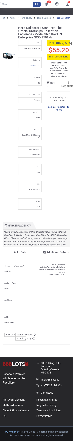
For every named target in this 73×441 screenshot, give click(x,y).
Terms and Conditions (48, 410)
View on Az (10, 334)
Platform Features (13, 405)
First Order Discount (14, 399)
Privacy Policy (44, 416)
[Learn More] (57, 4)
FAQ (5, 416)
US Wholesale (12, 431)
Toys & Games (44, 18)
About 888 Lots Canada (16, 410)
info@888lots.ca (50, 379)
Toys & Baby (26, 18)
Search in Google (21, 334)
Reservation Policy (46, 399)
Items (13, 18)
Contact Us (47, 392)
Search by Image (21, 338)
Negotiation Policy (46, 405)
